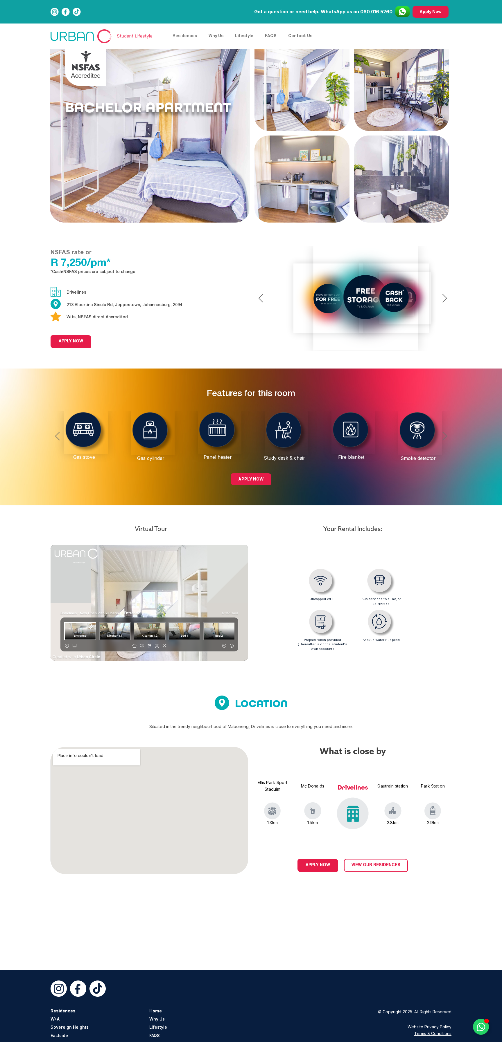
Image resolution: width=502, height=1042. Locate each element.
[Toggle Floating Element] (481, 1027)
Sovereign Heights (70, 1027)
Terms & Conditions (432, 1033)
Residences (185, 36)
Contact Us (300, 36)
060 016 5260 (376, 12)
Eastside (59, 1035)
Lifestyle (244, 36)
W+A (55, 1018)
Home (155, 1010)
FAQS (271, 36)
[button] (261, 298)
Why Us (216, 36)
